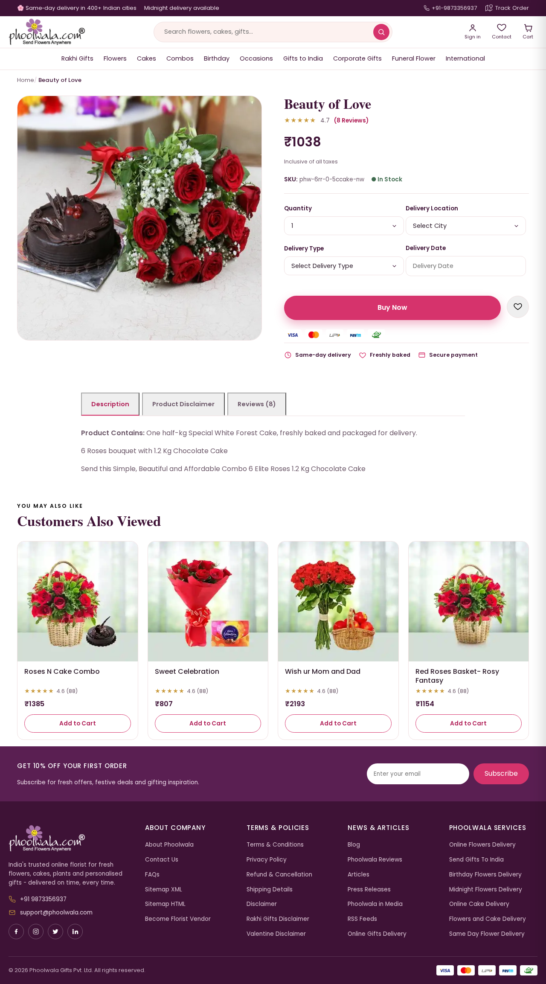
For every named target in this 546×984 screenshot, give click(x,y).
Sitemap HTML (165, 904)
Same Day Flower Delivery (487, 934)
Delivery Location (432, 208)
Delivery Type (304, 249)
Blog (354, 845)
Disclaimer (262, 904)
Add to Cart (77, 723)
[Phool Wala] (47, 32)
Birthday (216, 58)
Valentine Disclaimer (276, 934)
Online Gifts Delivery (377, 934)
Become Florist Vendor (178, 919)
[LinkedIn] (75, 931)
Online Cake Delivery (479, 904)
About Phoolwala (169, 845)
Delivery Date (426, 248)
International (465, 58)
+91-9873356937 (454, 8)
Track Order (512, 8)
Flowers (115, 58)
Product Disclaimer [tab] (183, 404)
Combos (180, 58)
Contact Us (161, 860)
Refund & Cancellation (279, 874)
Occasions (256, 58)
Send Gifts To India (476, 860)
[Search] (381, 32)
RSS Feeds (362, 919)
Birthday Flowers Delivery (485, 874)
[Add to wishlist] (518, 307)
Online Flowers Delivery (482, 845)
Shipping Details (270, 889)
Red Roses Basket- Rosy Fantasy (457, 676)
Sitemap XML (163, 889)
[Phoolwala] (70, 838)
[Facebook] (16, 931)
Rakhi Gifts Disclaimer (278, 919)
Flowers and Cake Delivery (487, 919)
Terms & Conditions (275, 845)
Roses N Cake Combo (62, 671)
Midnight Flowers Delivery (485, 889)
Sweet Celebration (187, 671)
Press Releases (369, 889)
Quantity (298, 208)
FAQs (152, 874)
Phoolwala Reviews (375, 860)
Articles (358, 874)
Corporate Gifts (357, 58)
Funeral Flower (414, 58)
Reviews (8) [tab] (257, 404)
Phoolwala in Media (375, 904)
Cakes (146, 58)
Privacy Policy (267, 860)
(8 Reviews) (351, 120)
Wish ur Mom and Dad (322, 671)
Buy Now (392, 307)
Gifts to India (303, 58)
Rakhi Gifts (77, 58)
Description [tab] (110, 404)
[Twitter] (55, 931)
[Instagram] (36, 931)
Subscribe (501, 773)
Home (25, 80)
